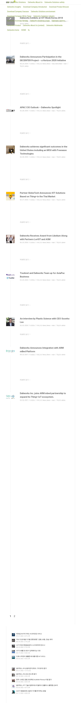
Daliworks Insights (14, 7)
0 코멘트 (32, 63)
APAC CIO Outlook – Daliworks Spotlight (40, 107)
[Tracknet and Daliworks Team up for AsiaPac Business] (10, 276)
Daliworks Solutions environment (43, 12)
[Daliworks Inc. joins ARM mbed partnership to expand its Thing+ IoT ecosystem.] (10, 396)
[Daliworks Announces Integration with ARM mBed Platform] (10, 351)
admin (26, 66)
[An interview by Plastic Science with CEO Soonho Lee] (10, 322)
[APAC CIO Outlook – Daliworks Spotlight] (10, 110)
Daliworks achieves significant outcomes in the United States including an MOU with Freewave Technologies (43, 150)
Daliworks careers (58, 21)
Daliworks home (13, 30)
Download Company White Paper (19, 16)
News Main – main (61, 63)
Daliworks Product (14, 25)
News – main (51, 63)
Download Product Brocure (59, 7)
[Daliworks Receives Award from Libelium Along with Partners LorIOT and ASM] (10, 239)
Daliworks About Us (35, 2)
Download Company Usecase (18, 12)
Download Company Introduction (35, 7)
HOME (23, 30)
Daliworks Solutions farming (17, 21)
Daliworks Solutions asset (39, 21)
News (44, 63)
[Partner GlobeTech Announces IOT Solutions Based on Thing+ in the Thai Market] (10, 196)
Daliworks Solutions (18, 2)
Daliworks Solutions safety (54, 2)
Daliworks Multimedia (54, 25)
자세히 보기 (24, 43)
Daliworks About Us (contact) (33, 25)
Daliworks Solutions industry (44, 16)
